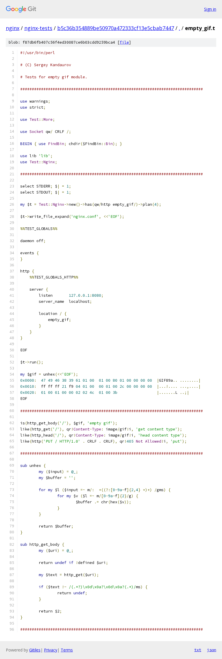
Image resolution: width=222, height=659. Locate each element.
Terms (67, 650)
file (124, 42)
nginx (12, 28)
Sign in (210, 9)
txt (197, 649)
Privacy (50, 650)
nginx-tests (38, 28)
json (211, 649)
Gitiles (34, 650)
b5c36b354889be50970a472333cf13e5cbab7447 (115, 28)
